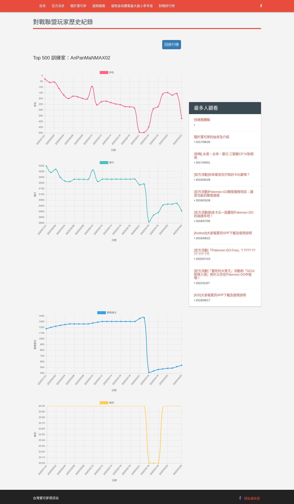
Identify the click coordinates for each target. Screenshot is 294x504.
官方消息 (58, 6)
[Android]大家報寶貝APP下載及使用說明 (223, 233)
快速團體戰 (202, 119)
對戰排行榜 (167, 6)
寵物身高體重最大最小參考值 (132, 6)
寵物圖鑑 (98, 6)
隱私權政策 (252, 498)
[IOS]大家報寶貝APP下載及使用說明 (220, 295)
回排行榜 (171, 45)
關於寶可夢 (78, 6)
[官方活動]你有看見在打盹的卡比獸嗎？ (222, 174)
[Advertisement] (108, 271)
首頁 (42, 6)
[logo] (33, 6)
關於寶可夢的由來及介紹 (211, 137)
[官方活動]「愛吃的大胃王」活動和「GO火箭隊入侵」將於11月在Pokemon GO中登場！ (224, 274)
